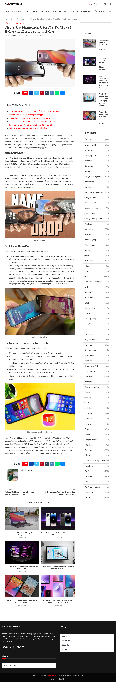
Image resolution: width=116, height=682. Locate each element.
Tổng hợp (98, 11)
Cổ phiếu (96, 224)
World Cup (96, 492)
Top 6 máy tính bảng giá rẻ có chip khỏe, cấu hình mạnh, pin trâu (104, 117)
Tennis (96, 429)
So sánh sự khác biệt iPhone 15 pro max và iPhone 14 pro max (103, 63)
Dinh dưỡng (96, 234)
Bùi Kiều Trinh (15, 35)
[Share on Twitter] (97, 4)
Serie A (96, 403)
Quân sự (96, 398)
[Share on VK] (105, 4)
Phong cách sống (96, 387)
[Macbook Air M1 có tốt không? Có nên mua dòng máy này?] (22, 518)
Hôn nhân (96, 297)
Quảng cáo (66, 636)
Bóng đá (96, 171)
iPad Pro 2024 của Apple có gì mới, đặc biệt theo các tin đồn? (103, 81)
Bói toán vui (96, 166)
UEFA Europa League (96, 487)
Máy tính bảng (59, 11)
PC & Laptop (32, 11)
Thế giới (96, 434)
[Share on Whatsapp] (108, 4)
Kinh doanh (96, 313)
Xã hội (96, 497)
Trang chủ (8, 19)
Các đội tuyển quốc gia (96, 192)
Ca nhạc (96, 187)
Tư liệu (96, 471)
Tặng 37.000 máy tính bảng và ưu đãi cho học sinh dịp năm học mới (34, 122)
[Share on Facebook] (94, 4)
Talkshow (96, 424)
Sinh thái (96, 408)
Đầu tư (96, 255)
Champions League (96, 208)
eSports (96, 266)
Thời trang (96, 450)
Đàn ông (96, 250)
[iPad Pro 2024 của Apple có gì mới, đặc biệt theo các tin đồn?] (22, 552)
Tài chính (96, 419)
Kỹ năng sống (96, 319)
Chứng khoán (96, 213)
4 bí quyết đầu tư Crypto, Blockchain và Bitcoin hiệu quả (30, 118)
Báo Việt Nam (52, 675)
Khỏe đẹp (96, 303)
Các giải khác (96, 198)
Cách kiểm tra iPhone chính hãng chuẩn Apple (26, 115)
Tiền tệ (96, 455)
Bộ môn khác (96, 161)
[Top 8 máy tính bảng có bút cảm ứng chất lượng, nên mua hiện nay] (58, 552)
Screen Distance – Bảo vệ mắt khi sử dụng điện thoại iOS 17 (31, 125)
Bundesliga (96, 182)
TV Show (96, 476)
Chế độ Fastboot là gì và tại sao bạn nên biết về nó (28, 128)
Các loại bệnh (96, 203)
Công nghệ (21, 19)
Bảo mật (65, 645)
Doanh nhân (96, 245)
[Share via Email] (110, 4)
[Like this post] (91, 4)
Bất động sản (96, 155)
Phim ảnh (96, 382)
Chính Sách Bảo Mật (58, 679)
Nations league (96, 350)
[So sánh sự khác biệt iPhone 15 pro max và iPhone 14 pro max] (58, 518)
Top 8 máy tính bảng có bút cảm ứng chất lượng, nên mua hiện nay (34, 111)
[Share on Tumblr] (102, 4)
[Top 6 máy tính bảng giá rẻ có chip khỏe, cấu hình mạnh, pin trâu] (22, 586)
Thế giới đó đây (96, 440)
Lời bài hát (96, 334)
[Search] (110, 12)
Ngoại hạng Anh (96, 366)
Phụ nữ (96, 392)
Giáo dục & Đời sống (96, 282)
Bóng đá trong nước (96, 176)
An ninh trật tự (96, 145)
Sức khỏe (96, 413)
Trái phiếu (96, 466)
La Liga (96, 324)
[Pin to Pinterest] (99, 4)
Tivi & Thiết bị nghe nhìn (79, 11)
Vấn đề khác (66, 649)
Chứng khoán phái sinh (96, 219)
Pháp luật (96, 376)
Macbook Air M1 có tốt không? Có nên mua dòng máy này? (104, 45)
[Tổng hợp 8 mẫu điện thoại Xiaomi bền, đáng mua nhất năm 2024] (58, 586)
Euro (96, 271)
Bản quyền (66, 640)
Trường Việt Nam (10, 665)
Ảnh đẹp (96, 150)
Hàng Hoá (96, 292)
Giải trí (96, 276)
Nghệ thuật (96, 361)
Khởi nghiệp (96, 308)
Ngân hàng (96, 355)
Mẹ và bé (96, 345)
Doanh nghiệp (96, 240)
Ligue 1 (96, 329)
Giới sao (96, 287)
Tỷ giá (96, 482)
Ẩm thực (96, 140)
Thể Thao (96, 445)
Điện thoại (45, 11)
